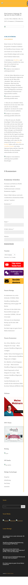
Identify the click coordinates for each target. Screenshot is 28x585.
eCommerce (11, 21)
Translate (13, 257)
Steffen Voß (7, 354)
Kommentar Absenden (9, 244)
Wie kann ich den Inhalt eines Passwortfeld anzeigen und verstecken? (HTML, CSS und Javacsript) (14, 550)
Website (6, 236)
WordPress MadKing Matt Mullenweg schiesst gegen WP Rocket (12, 303)
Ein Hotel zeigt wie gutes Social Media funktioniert (13, 564)
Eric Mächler (7, 362)
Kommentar (8, 204)
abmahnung (7, 480)
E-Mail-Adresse (9, 229)
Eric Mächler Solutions (9, 573)
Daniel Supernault (9, 370)
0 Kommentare (19, 21)
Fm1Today (7, 483)
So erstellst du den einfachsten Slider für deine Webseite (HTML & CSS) (13, 383)
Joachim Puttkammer (10, 381)
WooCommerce (8, 39)
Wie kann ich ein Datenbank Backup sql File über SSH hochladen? (12, 322)
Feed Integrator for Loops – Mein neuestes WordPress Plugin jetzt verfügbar (13, 356)
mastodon (7, 486)
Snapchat (6, 477)
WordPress (17, 60)
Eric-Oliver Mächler (12, 19)
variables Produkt (9, 146)
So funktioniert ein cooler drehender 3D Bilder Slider (13, 536)
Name (6, 222)
